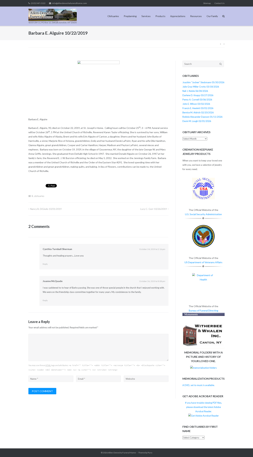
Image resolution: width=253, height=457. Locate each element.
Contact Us (219, 3)
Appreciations (177, 16)
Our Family (212, 16)
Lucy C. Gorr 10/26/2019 (153, 208)
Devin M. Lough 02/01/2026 (196, 121)
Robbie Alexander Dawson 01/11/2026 (202, 116)
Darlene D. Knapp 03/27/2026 (197, 95)
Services (146, 16)
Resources (196, 16)
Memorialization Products (203, 378)
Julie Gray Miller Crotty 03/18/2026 (200, 86)
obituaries (39, 196)
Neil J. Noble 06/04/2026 (195, 91)
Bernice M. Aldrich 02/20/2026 (198, 112)
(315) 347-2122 (38, 3)
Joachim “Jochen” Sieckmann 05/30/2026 (203, 82)
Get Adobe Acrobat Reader (202, 396)
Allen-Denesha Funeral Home (122, 452)
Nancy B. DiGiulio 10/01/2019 (46, 208)
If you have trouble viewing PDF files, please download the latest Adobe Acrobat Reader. (203, 407)
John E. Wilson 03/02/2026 (196, 103)
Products (160, 16)
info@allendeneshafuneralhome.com (69, 3)
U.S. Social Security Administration (203, 214)
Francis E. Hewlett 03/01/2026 (197, 108)
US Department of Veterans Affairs (203, 262)
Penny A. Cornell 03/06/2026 (197, 99)
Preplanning (130, 16)
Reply (45, 264)
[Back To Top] (244, 449)
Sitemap (207, 3)
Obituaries (113, 16)
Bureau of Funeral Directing (203, 310)
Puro (150, 452)
